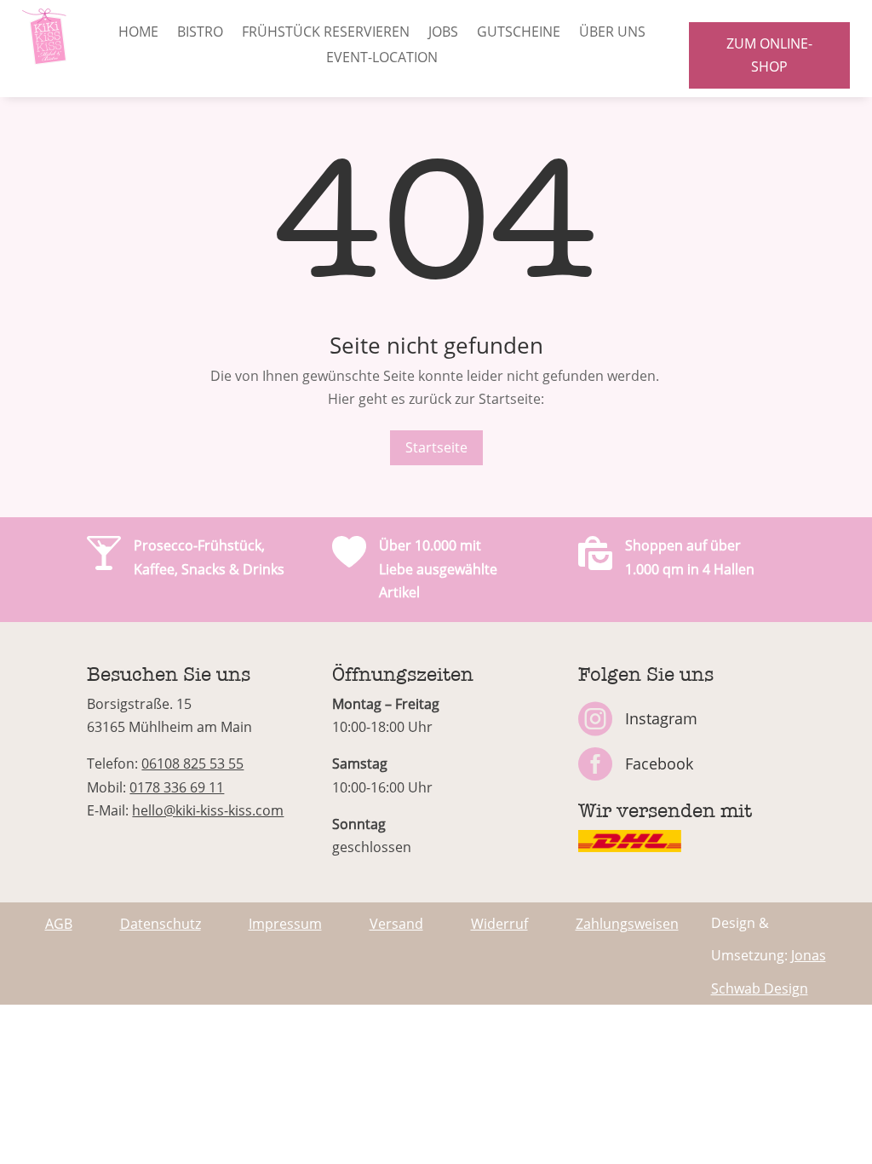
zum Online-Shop (769, 55)
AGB (58, 923)
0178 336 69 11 (176, 787)
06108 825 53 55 (192, 763)
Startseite (436, 447)
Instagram (661, 718)
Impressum (285, 923)
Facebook (659, 763)
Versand (396, 923)
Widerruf (499, 923)
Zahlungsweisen (627, 923)
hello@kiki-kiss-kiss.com (208, 810)
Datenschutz (160, 923)
